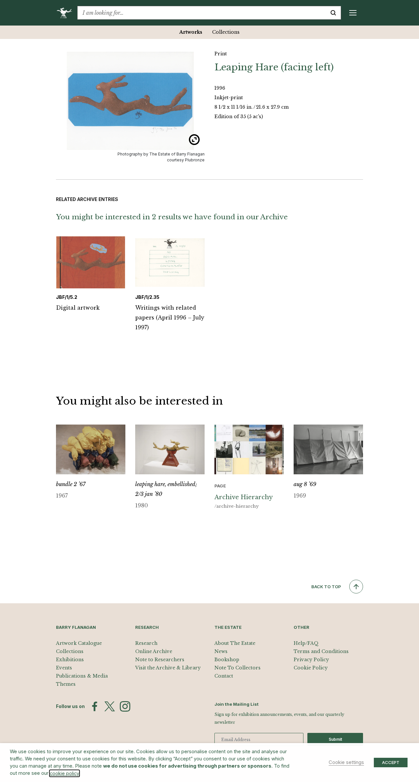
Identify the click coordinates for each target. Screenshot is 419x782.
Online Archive (153, 651)
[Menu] (352, 12)
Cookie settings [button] (346, 762)
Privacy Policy (311, 660)
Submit (335, 739)
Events (64, 668)
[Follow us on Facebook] (95, 706)
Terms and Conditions (321, 651)
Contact (223, 676)
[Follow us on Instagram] (125, 706)
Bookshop (226, 660)
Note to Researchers (159, 660)
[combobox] (202, 12)
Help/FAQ (306, 643)
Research (146, 643)
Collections (226, 32)
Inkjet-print (228, 97)
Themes (66, 684)
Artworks (190, 32)
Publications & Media (82, 676)
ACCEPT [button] (390, 762)
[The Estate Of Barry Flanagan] (66, 13)
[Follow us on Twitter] (109, 706)
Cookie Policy (311, 668)
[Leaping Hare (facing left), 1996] (130, 101)
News (221, 651)
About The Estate (234, 643)
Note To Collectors (237, 668)
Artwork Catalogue (79, 643)
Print (220, 54)
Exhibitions (70, 660)
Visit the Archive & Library (168, 668)
